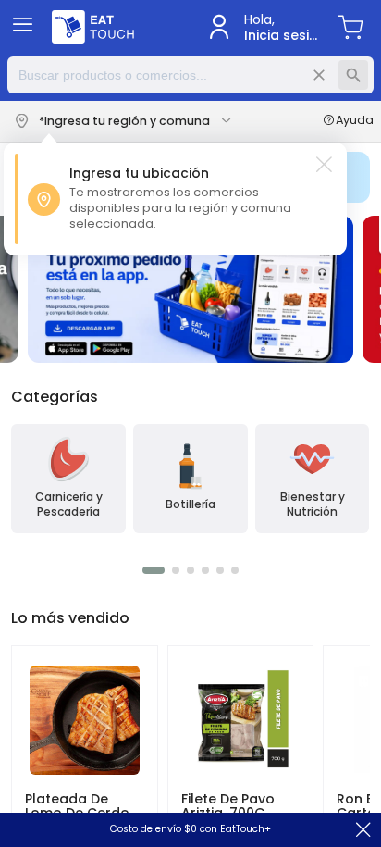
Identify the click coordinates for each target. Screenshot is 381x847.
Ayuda (355, 121)
